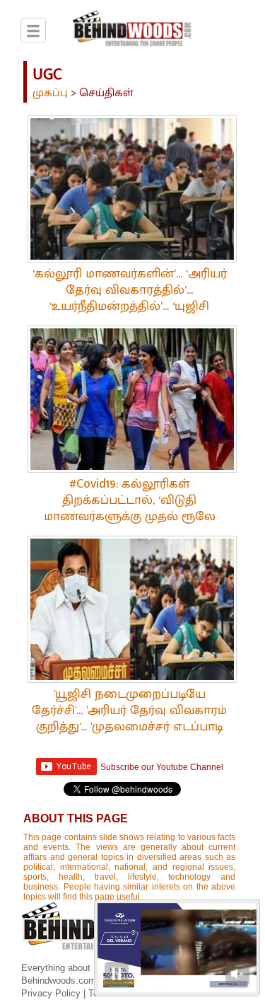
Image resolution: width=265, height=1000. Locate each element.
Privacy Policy (52, 993)
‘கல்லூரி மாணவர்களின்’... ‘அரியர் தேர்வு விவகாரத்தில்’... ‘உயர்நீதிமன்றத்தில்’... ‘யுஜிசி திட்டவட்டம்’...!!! (130, 298)
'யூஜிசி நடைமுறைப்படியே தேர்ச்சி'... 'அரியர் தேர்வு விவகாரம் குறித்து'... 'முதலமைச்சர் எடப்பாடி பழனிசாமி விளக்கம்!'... (129, 719)
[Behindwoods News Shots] (132, 31)
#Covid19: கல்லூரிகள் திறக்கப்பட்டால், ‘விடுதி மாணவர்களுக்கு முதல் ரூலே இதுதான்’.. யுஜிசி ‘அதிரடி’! (130, 508)
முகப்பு (50, 93)
